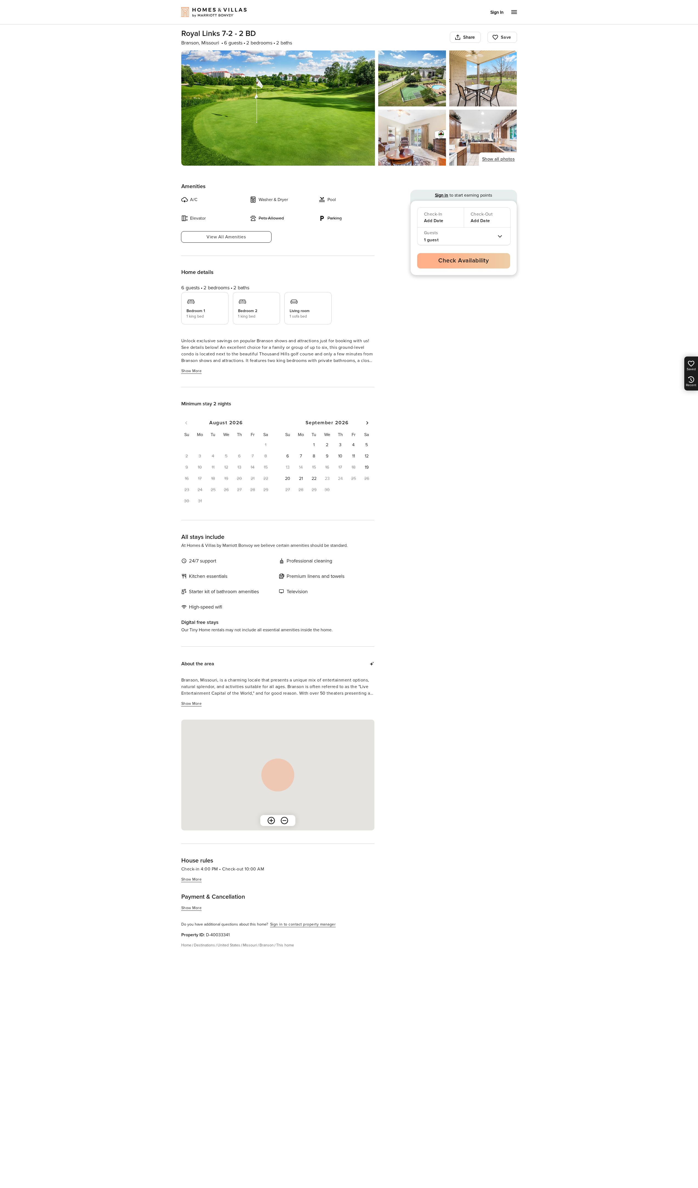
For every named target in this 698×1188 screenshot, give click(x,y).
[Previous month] (186, 422)
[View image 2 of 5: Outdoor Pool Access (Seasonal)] (412, 78)
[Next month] (367, 422)
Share (469, 37)
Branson (266, 945)
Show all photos (498, 159)
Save (506, 37)
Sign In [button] (497, 12)
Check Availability (463, 260)
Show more (191, 371)
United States (228, 945)
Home (186, 945)
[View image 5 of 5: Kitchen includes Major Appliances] (483, 138)
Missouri (250, 945)
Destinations (204, 945)
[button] (314, 444)
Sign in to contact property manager (303, 924)
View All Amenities (226, 237)
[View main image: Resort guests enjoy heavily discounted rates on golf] (278, 108)
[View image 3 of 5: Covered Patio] (483, 78)
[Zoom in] (271, 820)
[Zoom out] (284, 820)
